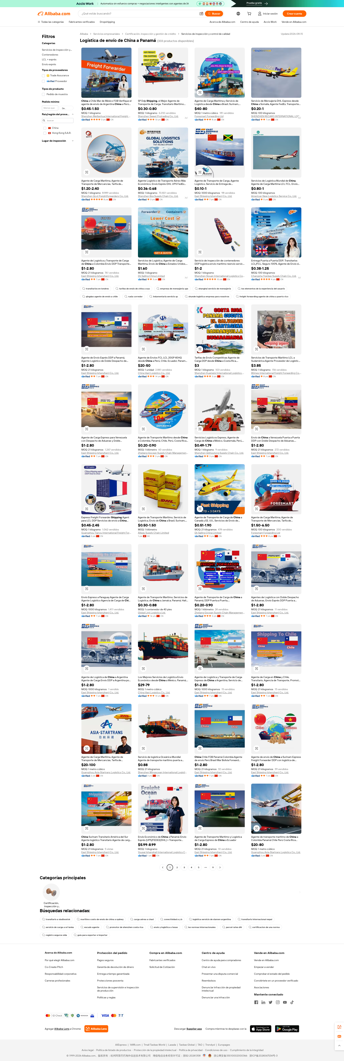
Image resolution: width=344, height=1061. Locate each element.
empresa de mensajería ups (174, 288)
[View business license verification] (204, 1055)
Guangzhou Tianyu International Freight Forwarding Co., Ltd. (106, 532)
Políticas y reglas (106, 997)
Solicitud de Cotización (162, 967)
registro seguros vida (56, 935)
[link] (339, 1027)
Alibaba (84, 33)
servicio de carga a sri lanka (60, 927)
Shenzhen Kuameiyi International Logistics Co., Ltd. (220, 373)
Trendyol (210, 1044)
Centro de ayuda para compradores (221, 960)
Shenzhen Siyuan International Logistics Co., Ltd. (220, 276)
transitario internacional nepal (256, 919)
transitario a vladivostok (58, 919)
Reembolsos (209, 980)
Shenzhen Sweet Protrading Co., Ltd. (158, 116)
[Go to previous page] (162, 867)
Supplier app (194, 1028)
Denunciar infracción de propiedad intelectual (221, 989)
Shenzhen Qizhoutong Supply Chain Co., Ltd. (219, 452)
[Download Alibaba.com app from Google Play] (287, 1028)
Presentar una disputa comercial (220, 973)
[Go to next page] (220, 867)
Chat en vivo (209, 967)
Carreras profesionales (57, 980)
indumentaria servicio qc (165, 296)
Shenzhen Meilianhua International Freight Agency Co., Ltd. (106, 116)
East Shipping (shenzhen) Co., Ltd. (213, 196)
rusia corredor (135, 296)
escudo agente (91, 927)
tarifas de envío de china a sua (134, 288)
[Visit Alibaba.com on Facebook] (256, 1002)
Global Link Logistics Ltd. (152, 612)
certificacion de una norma (266, 927)
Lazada (172, 1044)
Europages (224, 1044)
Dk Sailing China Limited (151, 276)
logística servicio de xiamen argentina (212, 919)
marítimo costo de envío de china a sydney (101, 919)
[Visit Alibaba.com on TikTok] (292, 1002)
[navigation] (58, 451)
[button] (201, 13)
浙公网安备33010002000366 (230, 1055)
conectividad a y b (173, 919)
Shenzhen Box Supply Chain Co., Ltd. (158, 196)
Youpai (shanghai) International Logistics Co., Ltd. (163, 852)
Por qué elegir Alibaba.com (59, 960)
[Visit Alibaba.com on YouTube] (285, 1002)
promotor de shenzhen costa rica (126, 927)
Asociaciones (261, 987)
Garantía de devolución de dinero (115, 967)
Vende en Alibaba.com (266, 960)
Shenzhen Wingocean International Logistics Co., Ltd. (163, 772)
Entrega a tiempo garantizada (113, 973)
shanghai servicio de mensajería (215, 288)
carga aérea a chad (144, 919)
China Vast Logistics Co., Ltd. (154, 373)
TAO (200, 1044)
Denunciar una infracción (216, 997)
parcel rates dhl (234, 927)
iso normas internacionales (202, 927)
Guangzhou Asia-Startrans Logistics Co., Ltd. (106, 772)
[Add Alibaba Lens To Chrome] (96, 1028)
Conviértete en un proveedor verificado (276, 980)
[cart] (250, 14)
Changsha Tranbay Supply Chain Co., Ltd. (273, 276)
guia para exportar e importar (92, 935)
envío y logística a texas (166, 927)
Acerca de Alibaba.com (58, 952)
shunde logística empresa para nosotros (208, 296)
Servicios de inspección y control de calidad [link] (205, 33)
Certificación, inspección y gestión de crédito (150, 33)
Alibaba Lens (61, 1028)
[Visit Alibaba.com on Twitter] (270, 1002)
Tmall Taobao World (154, 1044)
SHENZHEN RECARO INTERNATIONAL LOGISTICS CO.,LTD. (276, 116)
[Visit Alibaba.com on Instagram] (278, 1002)
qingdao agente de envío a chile (102, 296)
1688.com (135, 1044)
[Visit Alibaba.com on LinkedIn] (263, 1002)
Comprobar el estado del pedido (272, 973)
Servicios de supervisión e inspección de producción (118, 989)
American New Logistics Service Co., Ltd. (274, 196)
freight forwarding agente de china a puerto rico (264, 296)
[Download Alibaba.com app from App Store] (260, 1028)
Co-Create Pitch (54, 967)
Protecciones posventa (110, 980)
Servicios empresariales (106, 33)
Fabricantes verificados (162, 960)
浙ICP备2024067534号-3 (263, 1055)
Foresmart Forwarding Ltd (209, 116)
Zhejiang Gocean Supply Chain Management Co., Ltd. (163, 452)
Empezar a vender (264, 967)
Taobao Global (187, 1044)
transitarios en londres (97, 288)
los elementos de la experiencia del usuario (263, 288)
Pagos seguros (105, 960)
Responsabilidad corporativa (60, 973)
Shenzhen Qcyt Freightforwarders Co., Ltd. (104, 196)
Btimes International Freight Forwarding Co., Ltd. (276, 373)
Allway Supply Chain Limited (153, 532)
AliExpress (121, 1044)
